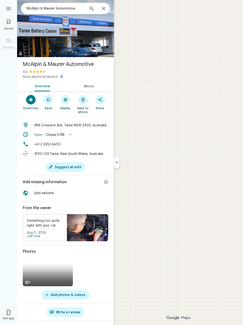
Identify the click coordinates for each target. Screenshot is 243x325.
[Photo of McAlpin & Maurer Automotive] (65, 28)
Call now (33, 236)
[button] (65, 134)
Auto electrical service (40, 76)
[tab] (41, 85)
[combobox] (56, 8)
